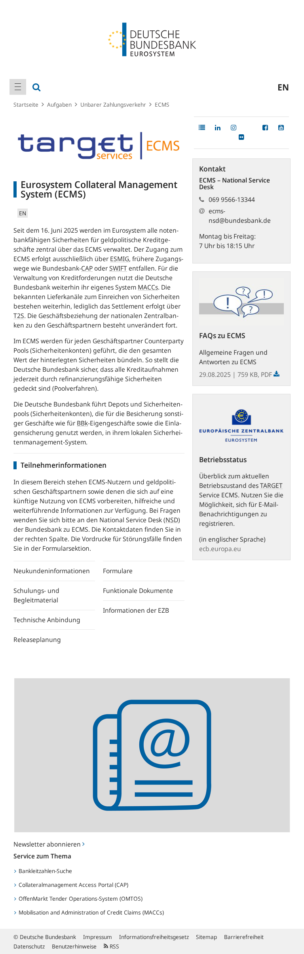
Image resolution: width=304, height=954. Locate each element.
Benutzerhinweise (74, 946)
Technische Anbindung (46, 619)
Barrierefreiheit (244, 937)
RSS (113, 946)
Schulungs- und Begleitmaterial (36, 595)
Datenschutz (29, 946)
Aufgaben (59, 104)
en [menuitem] (283, 87)
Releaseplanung (37, 639)
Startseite (25, 104)
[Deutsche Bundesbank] (152, 38)
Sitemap (206, 937)
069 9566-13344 (232, 199)
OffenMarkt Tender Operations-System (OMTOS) (79, 898)
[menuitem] (18, 87)
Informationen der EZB (136, 610)
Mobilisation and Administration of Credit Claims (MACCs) (90, 912)
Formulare (118, 570)
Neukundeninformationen (51, 570)
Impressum (97, 937)
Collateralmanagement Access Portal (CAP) (72, 884)
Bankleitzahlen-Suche (44, 871)
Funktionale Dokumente (138, 590)
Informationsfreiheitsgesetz (154, 937)
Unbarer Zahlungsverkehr (113, 104)
